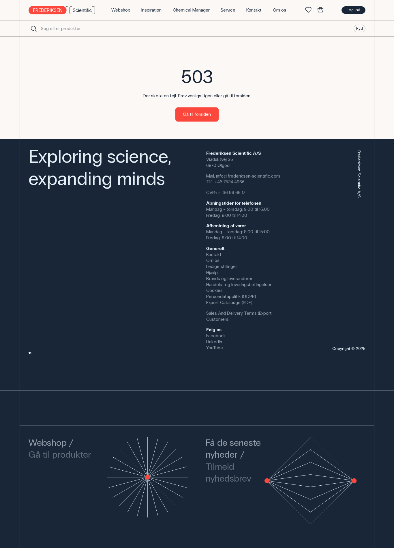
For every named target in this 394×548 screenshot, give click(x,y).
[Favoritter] (308, 10)
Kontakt (214, 254)
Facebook (216, 335)
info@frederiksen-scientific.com (248, 176)
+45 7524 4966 (230, 181)
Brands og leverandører (229, 278)
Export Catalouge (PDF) (229, 302)
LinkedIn (214, 341)
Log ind (353, 10)
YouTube (214, 348)
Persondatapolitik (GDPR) (231, 296)
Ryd (359, 28)
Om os (212, 260)
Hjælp (212, 272)
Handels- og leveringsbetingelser (238, 284)
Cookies (214, 290)
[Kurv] (320, 10)
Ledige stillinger (221, 266)
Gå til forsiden (197, 114)
